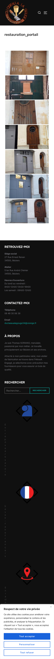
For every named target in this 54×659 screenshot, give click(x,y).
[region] (27, 631)
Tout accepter (27, 636)
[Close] (51, 606)
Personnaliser (27, 644)
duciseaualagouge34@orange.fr (20, 323)
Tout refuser (27, 652)
